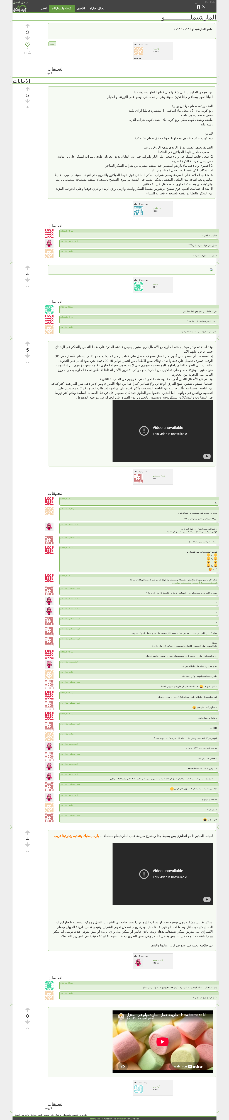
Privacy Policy (133, 1118)
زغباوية (156, 48)
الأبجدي (81, 8)
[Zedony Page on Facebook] (198, 7)
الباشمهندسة (158, 960)
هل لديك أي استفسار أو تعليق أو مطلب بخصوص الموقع (194, 582)
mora (155, 284)
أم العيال (156, 1086)
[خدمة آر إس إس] (203, 7)
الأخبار (44, 8)
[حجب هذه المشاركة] (27, 107)
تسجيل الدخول (20, 2)
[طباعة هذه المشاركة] (25, 52)
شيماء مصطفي (159, 475)
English (210, 2)
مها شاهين (157, 208)
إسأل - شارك (97, 8)
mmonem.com (110, 1118)
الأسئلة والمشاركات (62, 8)
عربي (198, 2)
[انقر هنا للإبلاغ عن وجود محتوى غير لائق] (29, 52)
